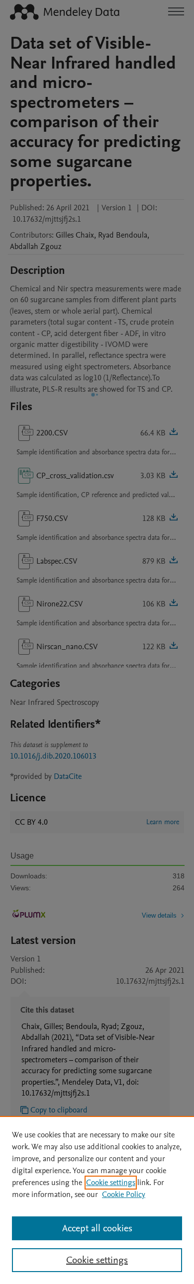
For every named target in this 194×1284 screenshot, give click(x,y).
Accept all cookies (97, 1228)
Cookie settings (110, 1182)
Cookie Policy (123, 1194)
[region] (97, 1200)
